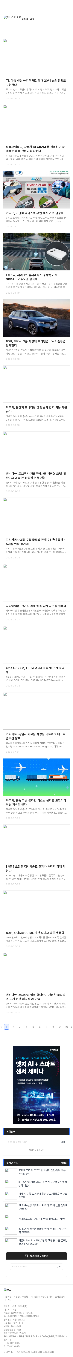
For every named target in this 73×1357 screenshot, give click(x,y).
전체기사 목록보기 (36, 1150)
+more (63, 1162)
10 (66, 1026)
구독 (58, 1266)
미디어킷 (7, 1299)
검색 (63, 1142)
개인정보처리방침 (21, 1296)
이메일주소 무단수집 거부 (41, 1296)
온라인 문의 (60, 1296)
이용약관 (7, 1296)
